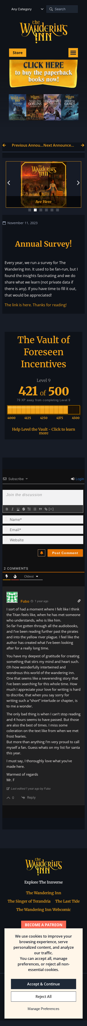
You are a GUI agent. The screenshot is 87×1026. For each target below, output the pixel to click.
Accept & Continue (43, 984)
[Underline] (18, 509)
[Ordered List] (29, 509)
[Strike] (23, 509)
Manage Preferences (43, 1009)
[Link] (45, 509)
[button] (73, 53)
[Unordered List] (34, 509)
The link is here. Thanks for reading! (36, 304)
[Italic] (12, 509)
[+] (51, 509)
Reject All (43, 996)
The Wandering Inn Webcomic (43, 909)
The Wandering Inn (43, 892)
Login (79, 479)
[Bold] (7, 509)
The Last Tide (67, 901)
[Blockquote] (40, 509)
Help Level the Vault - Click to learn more (43, 431)
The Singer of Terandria (29, 901)
